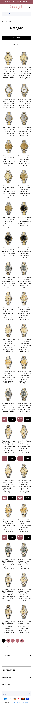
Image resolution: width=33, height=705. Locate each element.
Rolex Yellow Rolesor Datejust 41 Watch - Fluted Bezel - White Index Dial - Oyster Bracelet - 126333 (8, 103)
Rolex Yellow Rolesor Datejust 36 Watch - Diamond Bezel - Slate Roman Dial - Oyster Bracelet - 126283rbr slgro (8, 563)
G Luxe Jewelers (14, 702)
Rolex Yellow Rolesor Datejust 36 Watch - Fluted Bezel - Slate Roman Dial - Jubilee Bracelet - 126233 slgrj (24, 282)
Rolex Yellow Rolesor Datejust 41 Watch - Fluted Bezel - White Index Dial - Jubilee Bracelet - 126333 (24, 103)
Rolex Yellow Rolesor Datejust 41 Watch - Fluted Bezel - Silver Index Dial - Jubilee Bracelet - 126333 (24, 131)
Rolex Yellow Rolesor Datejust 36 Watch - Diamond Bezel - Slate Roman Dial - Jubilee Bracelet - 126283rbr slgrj (24, 563)
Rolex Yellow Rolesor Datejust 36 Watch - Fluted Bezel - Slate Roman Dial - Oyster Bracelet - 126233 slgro (8, 282)
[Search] (3, 14)
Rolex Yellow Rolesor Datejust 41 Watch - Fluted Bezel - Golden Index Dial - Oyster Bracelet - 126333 (8, 160)
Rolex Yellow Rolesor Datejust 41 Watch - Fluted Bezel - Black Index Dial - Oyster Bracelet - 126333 (24, 221)
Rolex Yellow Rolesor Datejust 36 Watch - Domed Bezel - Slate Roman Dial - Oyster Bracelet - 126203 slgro (8, 408)
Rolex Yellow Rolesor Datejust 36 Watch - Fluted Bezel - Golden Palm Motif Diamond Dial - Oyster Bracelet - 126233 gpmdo (8, 313)
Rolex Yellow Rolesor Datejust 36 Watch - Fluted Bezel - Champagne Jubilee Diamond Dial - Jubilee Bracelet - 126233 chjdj (24, 377)
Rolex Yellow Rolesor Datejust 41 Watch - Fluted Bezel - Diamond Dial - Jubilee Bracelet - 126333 (8, 222)
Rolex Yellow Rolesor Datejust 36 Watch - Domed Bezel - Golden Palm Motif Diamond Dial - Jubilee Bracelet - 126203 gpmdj (24, 446)
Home (3, 21)
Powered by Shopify (23, 702)
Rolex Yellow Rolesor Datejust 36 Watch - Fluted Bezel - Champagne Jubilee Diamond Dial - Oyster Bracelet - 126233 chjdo (8, 377)
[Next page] (7, 646)
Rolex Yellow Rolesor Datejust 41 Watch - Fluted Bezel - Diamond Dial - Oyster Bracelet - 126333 (24, 190)
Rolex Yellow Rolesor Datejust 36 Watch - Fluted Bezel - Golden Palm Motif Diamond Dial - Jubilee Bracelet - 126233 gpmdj (24, 313)
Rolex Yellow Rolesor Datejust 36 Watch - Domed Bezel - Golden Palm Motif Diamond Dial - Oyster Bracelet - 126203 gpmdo (8, 446)
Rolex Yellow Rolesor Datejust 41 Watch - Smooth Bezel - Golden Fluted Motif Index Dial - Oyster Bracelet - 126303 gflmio (8, 73)
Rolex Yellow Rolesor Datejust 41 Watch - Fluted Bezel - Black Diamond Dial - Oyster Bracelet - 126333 (24, 252)
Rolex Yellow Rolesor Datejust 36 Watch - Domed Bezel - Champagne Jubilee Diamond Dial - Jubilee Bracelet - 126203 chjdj (24, 525)
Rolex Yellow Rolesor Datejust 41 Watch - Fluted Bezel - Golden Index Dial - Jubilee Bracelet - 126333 (24, 160)
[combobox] (16, 14)
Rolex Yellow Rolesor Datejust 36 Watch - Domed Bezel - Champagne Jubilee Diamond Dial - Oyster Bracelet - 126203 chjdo (8, 525)
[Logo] (16, 7)
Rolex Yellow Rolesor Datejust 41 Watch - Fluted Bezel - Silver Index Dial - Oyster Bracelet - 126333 (8, 131)
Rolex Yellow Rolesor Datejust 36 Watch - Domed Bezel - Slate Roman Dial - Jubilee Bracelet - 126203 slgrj (24, 408)
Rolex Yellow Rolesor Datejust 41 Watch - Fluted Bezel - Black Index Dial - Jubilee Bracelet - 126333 (8, 251)
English (5, 694)
